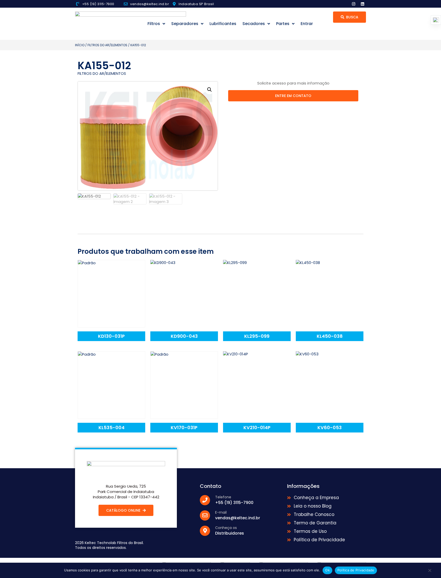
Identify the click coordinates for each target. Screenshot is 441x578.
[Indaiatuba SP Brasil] (174, 4)
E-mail (221, 512)
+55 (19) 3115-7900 (98, 4)
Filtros (154, 24)
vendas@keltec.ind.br (149, 4)
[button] (209, 89)
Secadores (253, 24)
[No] (429, 571)
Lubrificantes (223, 24)
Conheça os (226, 527)
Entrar (307, 24)
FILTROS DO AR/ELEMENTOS (107, 45)
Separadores (184, 24)
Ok (327, 570)
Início (79, 45)
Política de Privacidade (355, 570)
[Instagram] (353, 4)
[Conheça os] (205, 531)
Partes (282, 24)
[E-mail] (205, 515)
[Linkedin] (362, 4)
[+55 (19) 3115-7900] (78, 4)
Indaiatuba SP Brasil (196, 4)
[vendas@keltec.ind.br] (126, 4)
